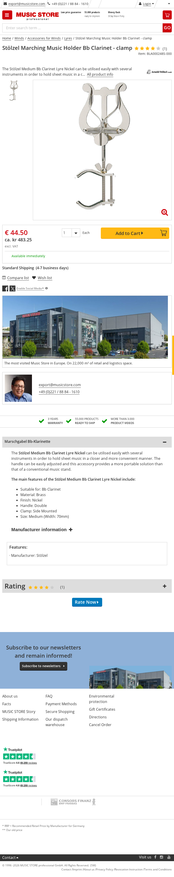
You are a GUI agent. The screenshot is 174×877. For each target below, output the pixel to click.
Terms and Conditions (158, 869)
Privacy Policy (104, 869)
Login (147, 4)
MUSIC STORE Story (18, 711)
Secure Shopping (60, 711)
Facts (6, 703)
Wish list (45, 277)
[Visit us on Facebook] (155, 857)
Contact (9, 857)
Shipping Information (20, 719)
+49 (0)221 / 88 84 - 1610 (59, 391)
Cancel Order (100, 724)
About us (10, 696)
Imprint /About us (83, 869)
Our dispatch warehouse (57, 722)
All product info (100, 74)
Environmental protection (101, 699)
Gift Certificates (102, 709)
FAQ (49, 696)
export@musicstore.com (26, 4)
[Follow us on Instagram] (161, 857)
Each (86, 232)
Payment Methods (61, 703)
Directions (98, 717)
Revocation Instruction (129, 869)
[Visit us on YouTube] (169, 857)
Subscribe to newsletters (41, 666)
